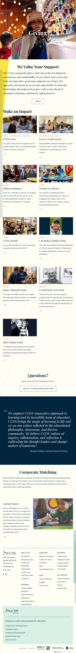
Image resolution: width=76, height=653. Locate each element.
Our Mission (25, 556)
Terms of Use (31, 648)
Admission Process (46, 556)
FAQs (41, 566)
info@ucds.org (8, 566)
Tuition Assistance (12, 188)
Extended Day (26, 604)
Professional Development (15, 633)
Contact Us (25, 579)
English (58, 652)
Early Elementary (27, 594)
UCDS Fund (9, 139)
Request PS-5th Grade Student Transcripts (63, 566)
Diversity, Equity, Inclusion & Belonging (27, 563)
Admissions (43, 553)
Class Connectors (45, 579)
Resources (61, 553)
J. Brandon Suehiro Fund (52, 240)
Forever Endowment (50, 139)
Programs (25, 585)
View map (6, 570)
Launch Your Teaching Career (27, 573)
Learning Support (27, 601)
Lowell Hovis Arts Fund (51, 290)
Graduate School (11, 629)
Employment (25, 569)
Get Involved (62, 575)
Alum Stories (44, 585)
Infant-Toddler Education (26, 589)
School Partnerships (12, 636)
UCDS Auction (10, 240)
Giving (59, 585)
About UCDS (25, 553)
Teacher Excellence (49, 188)
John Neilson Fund (13, 342)
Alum (41, 575)
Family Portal (62, 556)
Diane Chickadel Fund (15, 290)
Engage (42, 582)
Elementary (25, 598)
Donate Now (62, 588)
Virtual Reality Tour (46, 569)
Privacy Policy (23, 648)
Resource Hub (10, 640)
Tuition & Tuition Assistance (45, 561)
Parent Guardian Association (63, 580)
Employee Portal (63, 560)
